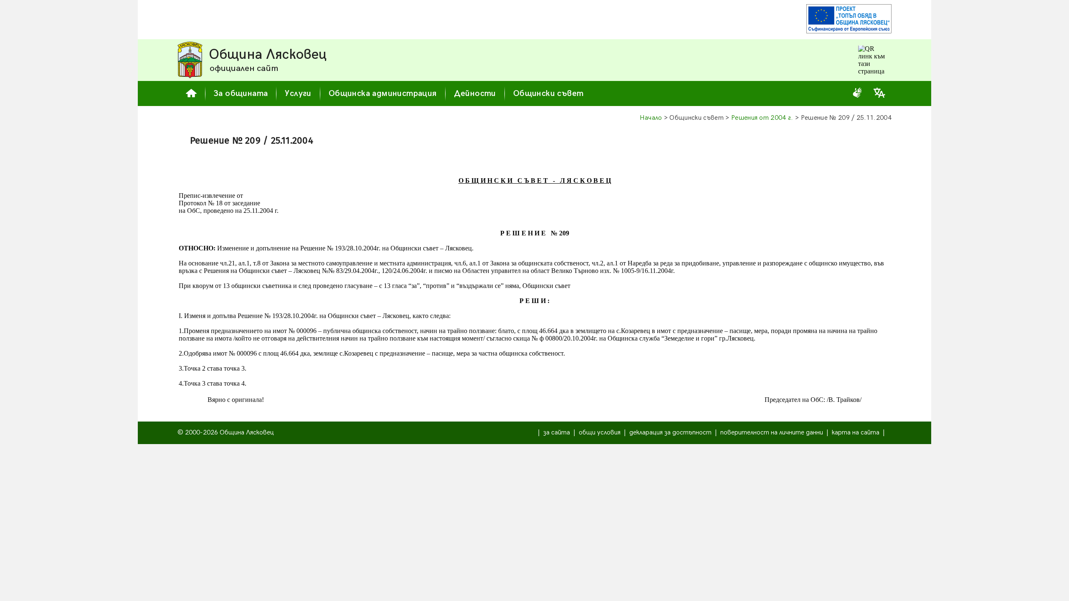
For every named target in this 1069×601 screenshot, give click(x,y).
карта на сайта (855, 433)
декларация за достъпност (670, 433)
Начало (651, 118)
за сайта (556, 433)
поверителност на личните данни (771, 433)
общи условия (600, 433)
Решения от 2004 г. (762, 118)
